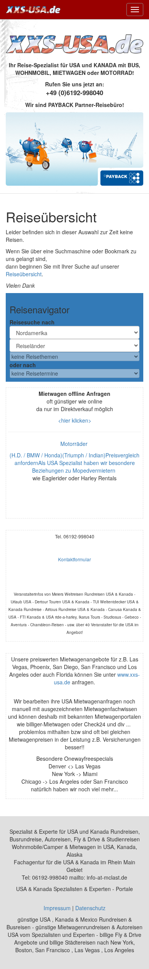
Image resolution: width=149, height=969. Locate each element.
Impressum (57, 908)
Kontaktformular (74, 559)
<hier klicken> (74, 420)
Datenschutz (90, 908)
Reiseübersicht (24, 274)
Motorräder (74, 443)
